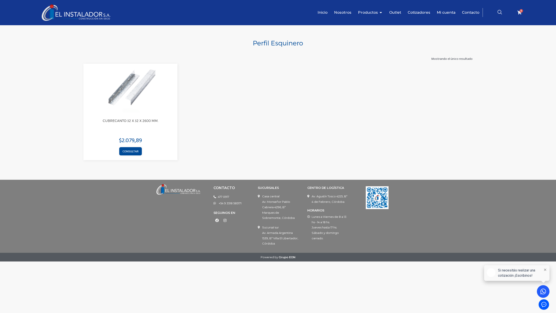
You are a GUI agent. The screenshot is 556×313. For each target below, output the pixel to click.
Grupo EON (287, 257)
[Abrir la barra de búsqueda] (500, 12)
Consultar (130, 151)
